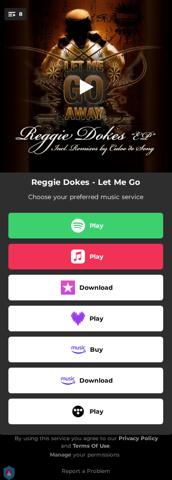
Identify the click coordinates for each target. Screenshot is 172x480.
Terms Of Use (91, 445)
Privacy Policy (138, 438)
